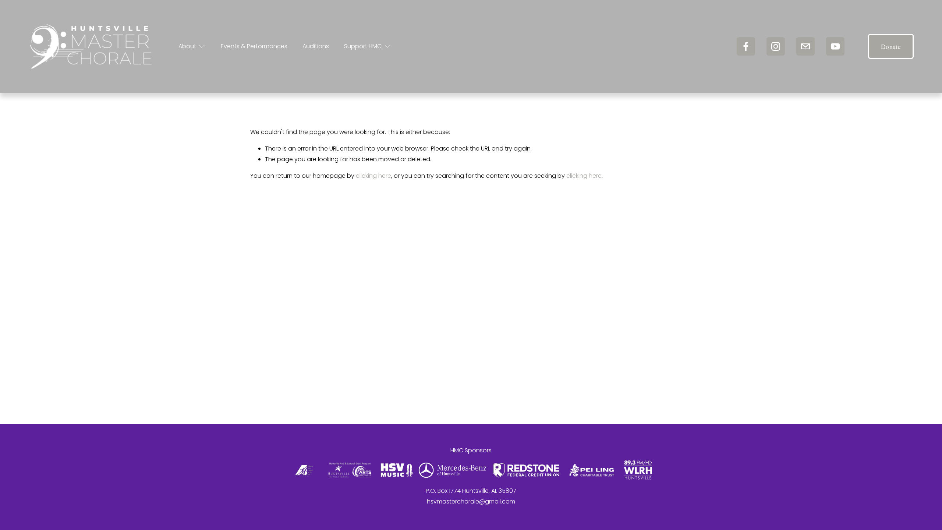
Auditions (315, 46)
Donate (891, 46)
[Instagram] (775, 46)
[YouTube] (835, 46)
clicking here (373, 176)
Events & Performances (254, 46)
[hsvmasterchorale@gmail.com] (805, 46)
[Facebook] (746, 46)
